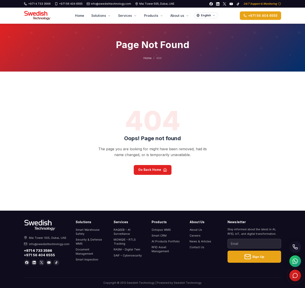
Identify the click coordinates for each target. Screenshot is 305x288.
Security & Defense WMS (89, 241)
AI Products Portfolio (166, 241)
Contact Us (197, 247)
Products (151, 15)
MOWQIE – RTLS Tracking (125, 241)
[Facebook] (211, 3)
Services (125, 15)
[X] (224, 3)
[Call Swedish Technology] (295, 247)
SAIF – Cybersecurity (128, 255)
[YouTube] (231, 3)
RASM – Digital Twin (127, 249)
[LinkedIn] (217, 3)
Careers (195, 235)
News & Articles (200, 241)
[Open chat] (295, 275)
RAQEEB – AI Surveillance (122, 231)
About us (177, 15)
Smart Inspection (87, 259)
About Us (196, 229)
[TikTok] (237, 3)
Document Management (84, 251)
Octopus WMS (161, 229)
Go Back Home (149, 170)
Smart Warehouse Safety (88, 231)
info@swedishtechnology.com (111, 3)
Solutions (98, 15)
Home (79, 15)
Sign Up (258, 256)
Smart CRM (159, 235)
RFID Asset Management (160, 249)
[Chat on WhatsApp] (295, 261)
